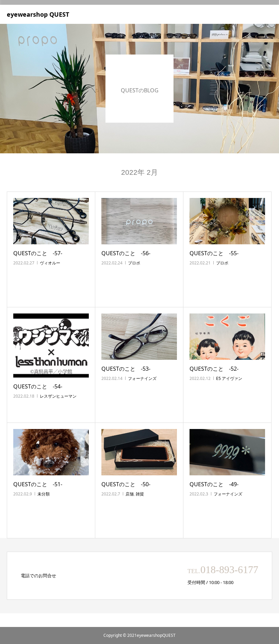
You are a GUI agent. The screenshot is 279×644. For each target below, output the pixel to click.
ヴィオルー (50, 263)
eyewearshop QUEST (38, 14)
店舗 (130, 494)
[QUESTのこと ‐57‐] (51, 221)
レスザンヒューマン (58, 396)
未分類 (43, 494)
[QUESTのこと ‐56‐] (139, 221)
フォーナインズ (142, 378)
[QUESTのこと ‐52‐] (227, 336)
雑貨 (140, 494)
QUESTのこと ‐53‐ (125, 368)
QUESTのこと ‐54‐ (37, 386)
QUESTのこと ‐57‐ (37, 253)
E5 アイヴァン (229, 378)
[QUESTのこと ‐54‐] (51, 345)
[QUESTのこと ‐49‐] (227, 452)
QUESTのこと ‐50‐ (125, 484)
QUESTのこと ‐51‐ (37, 484)
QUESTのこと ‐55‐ (214, 253)
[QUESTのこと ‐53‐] (139, 336)
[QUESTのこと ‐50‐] (139, 452)
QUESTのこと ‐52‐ (214, 368)
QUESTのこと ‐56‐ (125, 253)
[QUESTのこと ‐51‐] (51, 452)
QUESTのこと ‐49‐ (214, 484)
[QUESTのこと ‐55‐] (227, 221)
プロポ (134, 263)
